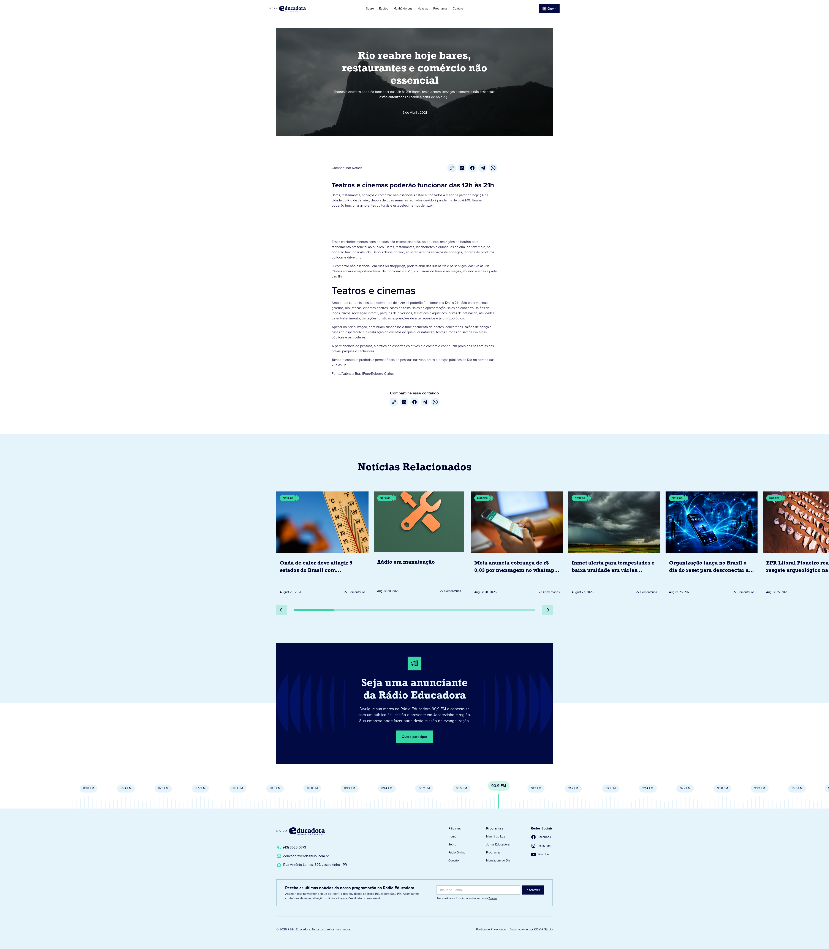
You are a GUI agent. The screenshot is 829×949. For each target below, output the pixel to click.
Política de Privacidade (491, 929)
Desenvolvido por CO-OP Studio (531, 929)
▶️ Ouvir (549, 8)
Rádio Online (456, 852)
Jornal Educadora (497, 844)
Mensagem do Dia (498, 860)
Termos (493, 898)
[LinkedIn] (462, 168)
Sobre (370, 8)
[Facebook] (472, 168)
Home (452, 836)
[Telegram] (482, 168)
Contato (458, 8)
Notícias (423, 8)
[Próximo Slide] (547, 610)
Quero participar (414, 736)
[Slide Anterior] (281, 610)
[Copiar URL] (451, 168)
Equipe (383, 8)
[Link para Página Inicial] (299, 9)
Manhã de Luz (403, 8)
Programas (440, 8)
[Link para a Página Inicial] (300, 831)
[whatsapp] (493, 168)
